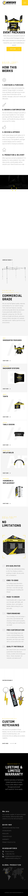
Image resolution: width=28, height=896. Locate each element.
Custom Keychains (7, 680)
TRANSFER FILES (7, 836)
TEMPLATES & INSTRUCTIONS (10, 827)
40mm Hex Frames (6, 260)
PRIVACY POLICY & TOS (8, 842)
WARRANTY (5, 839)
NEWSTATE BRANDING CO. (18, 892)
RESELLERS (5, 833)
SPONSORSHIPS (6, 830)
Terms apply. (19, 789)
